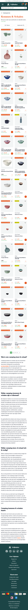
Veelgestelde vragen (14, 577)
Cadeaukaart (14, 587)
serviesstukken (5, 366)
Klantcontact (14, 574)
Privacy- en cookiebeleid (14, 603)
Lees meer (3, 21)
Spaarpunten (14, 585)
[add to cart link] (12, 67)
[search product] (25, 8)
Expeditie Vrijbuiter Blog (14, 567)
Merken (14, 561)
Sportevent (14, 569)
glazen (19, 537)
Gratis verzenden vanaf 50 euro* (15, 1)
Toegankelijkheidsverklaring (14, 601)
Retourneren (14, 583)
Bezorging (14, 581)
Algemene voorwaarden (14, 605)
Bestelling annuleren (14, 579)
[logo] (12, 4)
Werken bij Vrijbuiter (14, 565)
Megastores (14, 559)
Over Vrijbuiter (14, 556)
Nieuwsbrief (14, 563)
